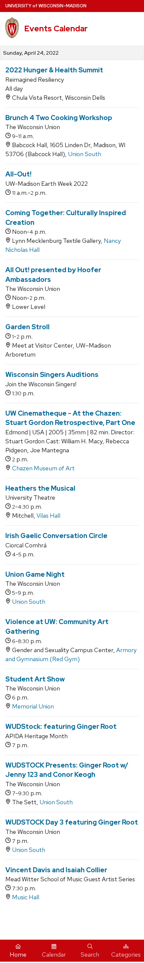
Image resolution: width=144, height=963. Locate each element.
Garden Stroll (27, 327)
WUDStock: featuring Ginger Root (61, 726)
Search (90, 954)
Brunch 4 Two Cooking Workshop (58, 117)
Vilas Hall (48, 515)
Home (18, 954)
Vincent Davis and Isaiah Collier (56, 870)
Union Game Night (35, 574)
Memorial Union (33, 706)
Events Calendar (56, 28)
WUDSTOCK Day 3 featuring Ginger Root (71, 822)
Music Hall (25, 897)
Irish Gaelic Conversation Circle (56, 535)
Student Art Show (35, 679)
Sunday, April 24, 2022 (31, 53)
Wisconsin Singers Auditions (51, 374)
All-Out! (18, 174)
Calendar (54, 954)
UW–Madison (45, 6)
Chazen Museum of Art (43, 468)
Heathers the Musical (40, 488)
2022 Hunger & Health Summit (54, 70)
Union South (84, 154)
